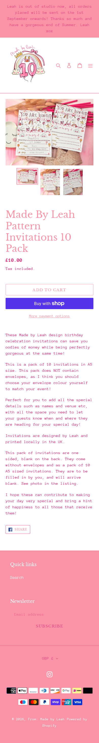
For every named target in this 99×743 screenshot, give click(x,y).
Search (17, 577)
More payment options (49, 316)
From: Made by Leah (46, 719)
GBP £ (48, 658)
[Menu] (90, 65)
